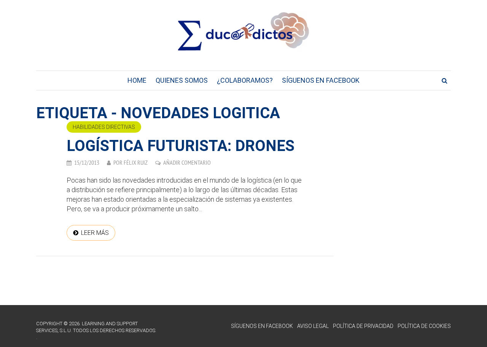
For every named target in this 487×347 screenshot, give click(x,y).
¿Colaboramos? (245, 80)
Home (136, 80)
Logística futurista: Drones (180, 146)
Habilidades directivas (104, 127)
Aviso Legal (313, 326)
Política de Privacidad (363, 326)
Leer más (95, 232)
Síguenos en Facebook (321, 80)
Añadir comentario (187, 162)
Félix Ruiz (136, 162)
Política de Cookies (424, 326)
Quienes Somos (182, 80)
